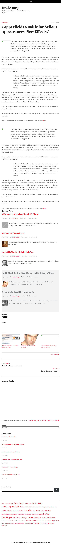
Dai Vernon (28, 503)
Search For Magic (6, 487)
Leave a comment (54, 354)
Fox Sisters (14, 510)
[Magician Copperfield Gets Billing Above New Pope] (11, 339)
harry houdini (20, 510)
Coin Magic (10, 503)
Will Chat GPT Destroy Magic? (10, 467)
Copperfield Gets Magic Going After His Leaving (48, 346)
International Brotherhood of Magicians (9, 514)
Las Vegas (7, 517)
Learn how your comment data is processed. (44, 420)
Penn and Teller (40, 520)
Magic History (37, 517)
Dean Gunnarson (26, 507)
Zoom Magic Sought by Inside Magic (18, 292)
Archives (4, 425)
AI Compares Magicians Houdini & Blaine (20, 214)
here (44, 121)
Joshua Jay (34, 514)
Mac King (16, 518)
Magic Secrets (51, 518)
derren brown (36, 507)
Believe (3, 503)
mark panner (4, 520)
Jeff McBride (21, 514)
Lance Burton (43, 514)
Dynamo (52, 507)
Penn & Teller (31, 521)
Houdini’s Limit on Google (9, 437)
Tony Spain (51, 523)
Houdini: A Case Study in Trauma (11, 452)
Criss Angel (19, 503)
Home (30, 1)
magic (20, 517)
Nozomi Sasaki (22, 520)
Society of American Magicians (16, 523)
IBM (34, 510)
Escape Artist (6, 511)
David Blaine (37, 503)
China (6, 503)
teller (31, 523)
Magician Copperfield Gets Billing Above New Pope (10, 346)
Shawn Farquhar (5, 523)
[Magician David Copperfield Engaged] (30, 339)
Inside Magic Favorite (43, 511)
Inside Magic (11, 7)
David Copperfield (10, 506)
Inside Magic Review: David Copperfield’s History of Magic (28, 273)
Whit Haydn (4, 525)
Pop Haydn (55, 521)
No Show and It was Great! (13, 233)
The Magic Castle (40, 523)
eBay (56, 507)
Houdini (28, 510)
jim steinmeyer (28, 514)
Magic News (5, 22)
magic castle (27, 517)
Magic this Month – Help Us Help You (18, 252)
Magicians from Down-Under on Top (12, 459)
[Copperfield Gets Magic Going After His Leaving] (50, 339)
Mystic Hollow (15, 520)
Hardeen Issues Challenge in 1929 (11, 474)
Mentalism (10, 520)
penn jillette (48, 520)
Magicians (44, 517)
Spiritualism (27, 523)
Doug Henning (46, 507)
